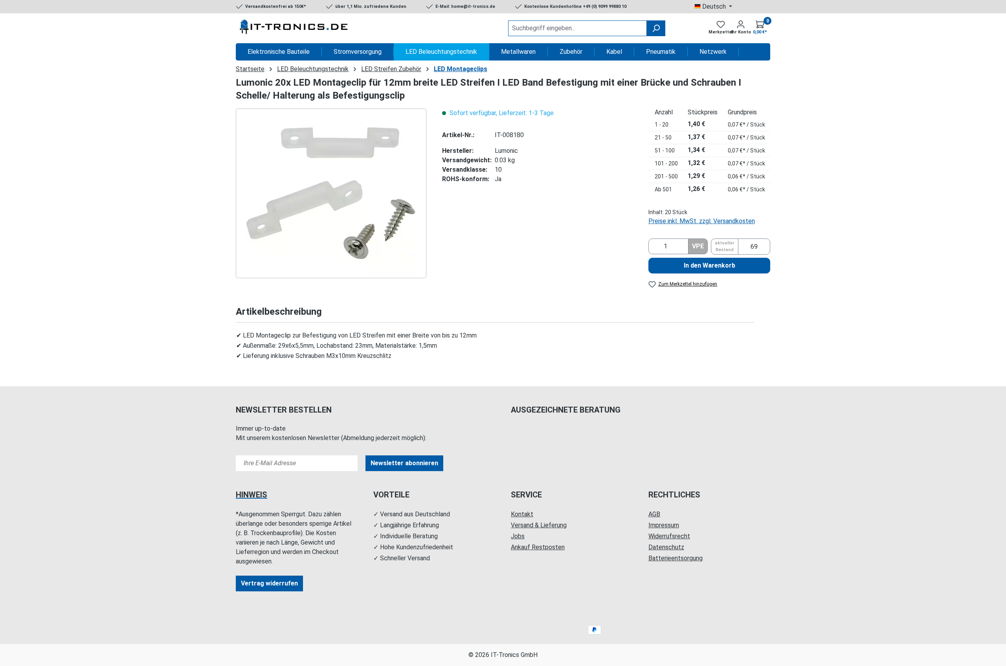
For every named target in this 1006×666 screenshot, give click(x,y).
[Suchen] (655, 28)
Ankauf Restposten (538, 547)
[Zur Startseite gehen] (295, 28)
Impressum (663, 525)
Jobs (518, 536)
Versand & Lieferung (539, 525)
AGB (654, 514)
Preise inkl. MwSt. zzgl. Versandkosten (701, 221)
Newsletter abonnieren (404, 463)
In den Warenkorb (709, 265)
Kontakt (522, 514)
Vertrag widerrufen (269, 583)
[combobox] (577, 28)
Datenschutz (666, 547)
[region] (331, 193)
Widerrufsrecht (669, 536)
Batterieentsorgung (675, 558)
